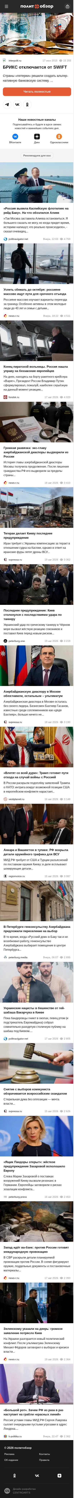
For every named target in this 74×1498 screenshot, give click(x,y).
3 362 (67, 559)
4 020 (67, 397)
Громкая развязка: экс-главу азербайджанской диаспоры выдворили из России (36, 452)
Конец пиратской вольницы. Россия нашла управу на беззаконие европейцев (36, 369)
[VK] (37, 1476)
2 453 (67, 1196)
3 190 (67, 722)
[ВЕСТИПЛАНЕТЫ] (5, 799)
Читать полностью (37, 91)
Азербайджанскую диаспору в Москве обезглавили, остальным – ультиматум (33, 694)
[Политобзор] (37, 6)
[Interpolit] (5, 60)
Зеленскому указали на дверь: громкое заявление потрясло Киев (33, 1331)
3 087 (67, 876)
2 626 (67, 1111)
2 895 (67, 957)
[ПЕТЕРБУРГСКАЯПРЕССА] (5, 1196)
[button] (7, 104)
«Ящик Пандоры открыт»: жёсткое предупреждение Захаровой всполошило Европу (34, 1166)
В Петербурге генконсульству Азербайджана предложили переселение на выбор (37, 929)
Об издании (11, 1459)
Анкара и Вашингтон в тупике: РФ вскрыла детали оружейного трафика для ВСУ (36, 852)
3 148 (67, 799)
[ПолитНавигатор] (5, 239)
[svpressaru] (5, 559)
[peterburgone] (5, 641)
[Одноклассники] (14, 1476)
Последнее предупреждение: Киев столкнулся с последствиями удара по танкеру (33, 615)
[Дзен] (59, 1476)
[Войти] (67, 6)
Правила (44, 1459)
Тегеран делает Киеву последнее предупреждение (28, 535)
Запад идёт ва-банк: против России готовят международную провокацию (36, 1249)
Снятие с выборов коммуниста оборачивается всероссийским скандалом (35, 1091)
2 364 (67, 1359)
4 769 (67, 238)
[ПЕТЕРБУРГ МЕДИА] (5, 957)
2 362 (67, 1436)
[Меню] (6, 6)
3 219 (67, 640)
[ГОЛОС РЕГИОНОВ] (5, 876)
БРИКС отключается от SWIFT (35, 67)
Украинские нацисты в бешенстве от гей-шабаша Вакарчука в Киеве (34, 1010)
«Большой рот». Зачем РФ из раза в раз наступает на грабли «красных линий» (33, 1412)
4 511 (67, 315)
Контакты (44, 1454)
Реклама (9, 1454)
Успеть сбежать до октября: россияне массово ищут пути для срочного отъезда (35, 292)
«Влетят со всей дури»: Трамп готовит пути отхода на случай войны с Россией (36, 775)
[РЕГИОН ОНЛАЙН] (5, 316)
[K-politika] (5, 1436)
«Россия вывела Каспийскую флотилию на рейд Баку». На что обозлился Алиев (36, 210)
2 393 (67, 1278)
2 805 (67, 1038)
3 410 (67, 482)
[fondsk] (5, 397)
